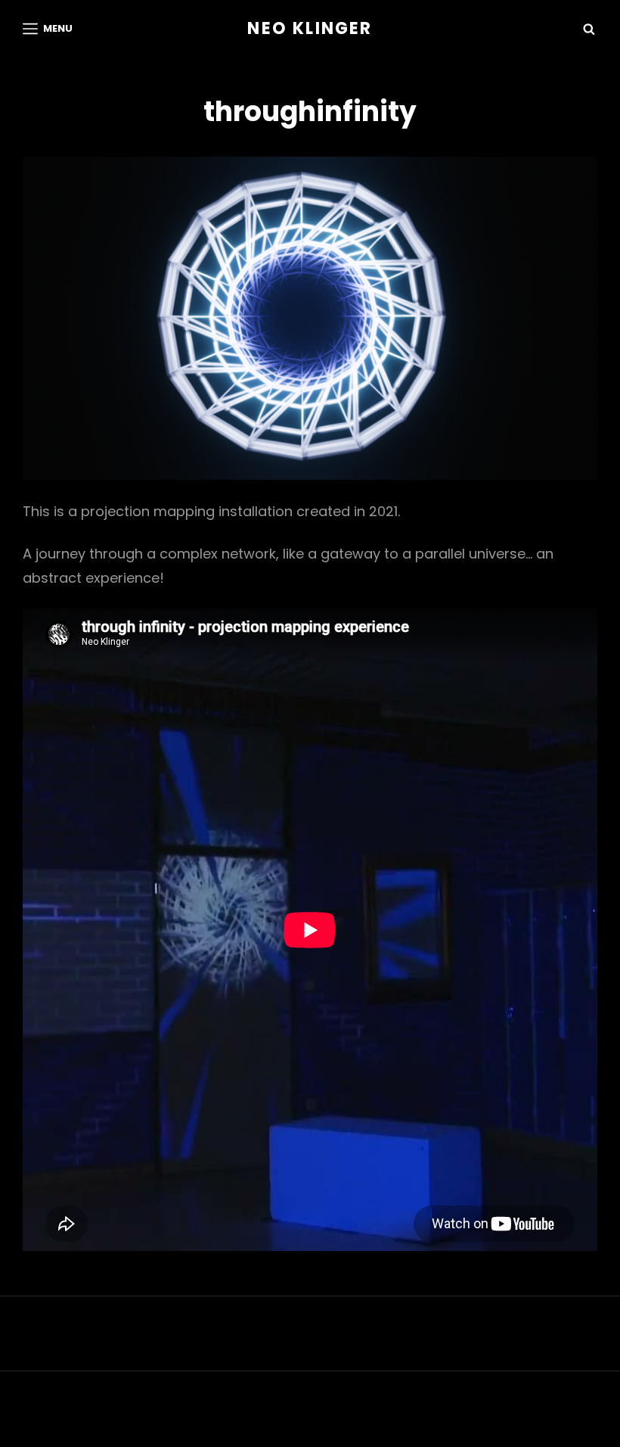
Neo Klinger (309, 28)
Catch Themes (441, 1414)
